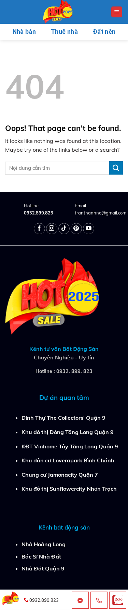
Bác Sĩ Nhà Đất (41, 556)
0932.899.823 (38, 212)
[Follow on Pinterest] (76, 228)
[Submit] (116, 168)
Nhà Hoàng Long (44, 544)
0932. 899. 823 (74, 371)
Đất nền (104, 31)
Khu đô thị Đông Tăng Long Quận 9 (68, 432)
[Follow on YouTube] (88, 228)
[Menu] (117, 12)
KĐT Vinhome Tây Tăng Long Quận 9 (70, 446)
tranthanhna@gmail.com (100, 212)
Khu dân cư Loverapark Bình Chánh (68, 460)
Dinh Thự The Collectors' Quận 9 (63, 417)
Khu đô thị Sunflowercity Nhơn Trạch (69, 488)
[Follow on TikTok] (64, 228)
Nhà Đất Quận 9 (43, 568)
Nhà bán (24, 31)
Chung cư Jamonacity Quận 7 (60, 474)
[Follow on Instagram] (51, 228)
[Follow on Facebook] (39, 228)
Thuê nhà (64, 31)
